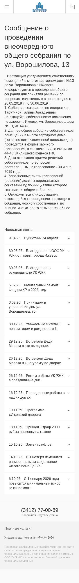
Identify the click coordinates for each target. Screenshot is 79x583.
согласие (16, 550)
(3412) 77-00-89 (39, 510)
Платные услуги (17, 528)
